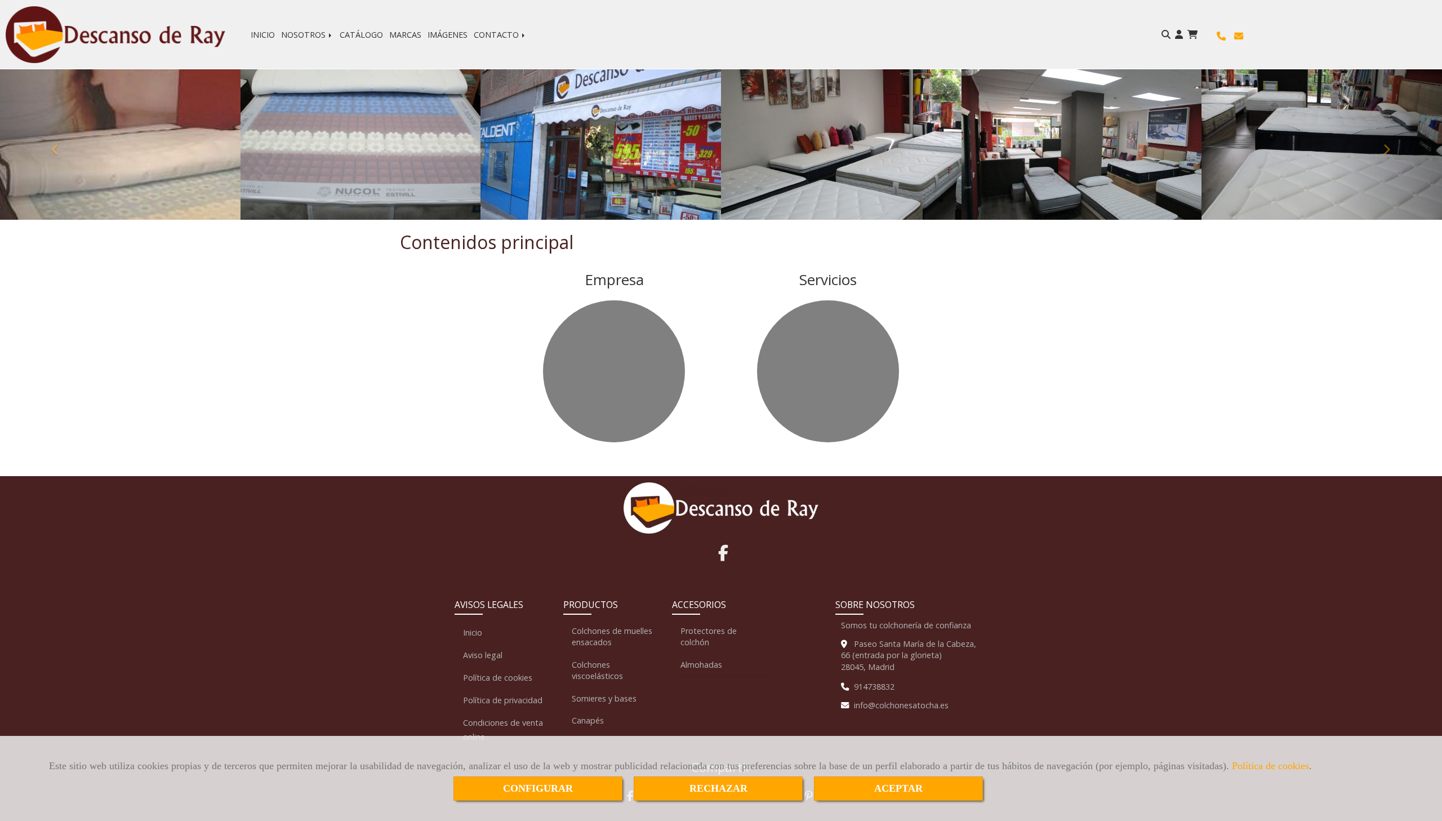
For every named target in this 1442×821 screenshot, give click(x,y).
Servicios (828, 279)
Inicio (472, 632)
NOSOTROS (304, 34)
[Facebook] (723, 556)
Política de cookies (1270, 765)
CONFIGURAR (538, 788)
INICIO (263, 34)
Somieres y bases (604, 698)
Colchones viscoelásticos (597, 670)
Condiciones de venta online (503, 729)
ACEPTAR (898, 788)
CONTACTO (497, 34)
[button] (1179, 34)
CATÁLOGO (361, 34)
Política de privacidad (502, 700)
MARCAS (405, 34)
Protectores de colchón (708, 636)
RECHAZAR (718, 788)
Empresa (614, 279)
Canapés (588, 720)
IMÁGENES (448, 34)
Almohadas (701, 664)
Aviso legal (482, 655)
